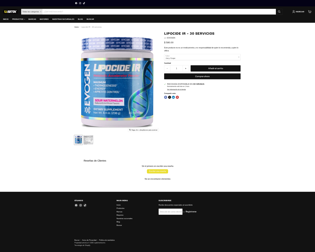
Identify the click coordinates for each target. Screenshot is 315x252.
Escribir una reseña (157, 171)
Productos (18, 19)
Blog (80, 19)
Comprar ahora (202, 76)
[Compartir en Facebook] (165, 97)
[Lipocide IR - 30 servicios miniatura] (78, 140)
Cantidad (167, 63)
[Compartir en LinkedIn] (173, 97)
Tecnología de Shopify (82, 245)
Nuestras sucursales (63, 19)
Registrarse (191, 211)
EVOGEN (171, 38)
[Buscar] (279, 12)
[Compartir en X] (169, 97)
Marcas (32, 19)
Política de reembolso (107, 240)
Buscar (90, 19)
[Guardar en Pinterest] (177, 97)
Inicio (5, 19)
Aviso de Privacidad (89, 240)
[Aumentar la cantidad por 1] (186, 68)
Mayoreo (44, 19)
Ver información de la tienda (176, 89)
